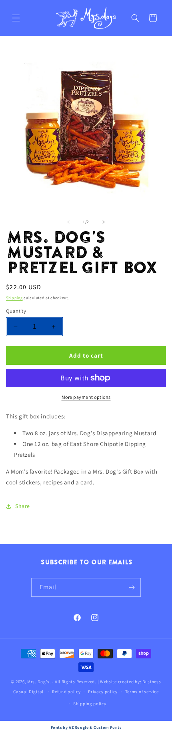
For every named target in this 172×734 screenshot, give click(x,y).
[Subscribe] (131, 587)
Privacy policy (103, 691)
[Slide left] (68, 222)
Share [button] (22, 506)
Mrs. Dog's (38, 681)
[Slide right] (103, 222)
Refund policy (66, 691)
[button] (16, 18)
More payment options (86, 397)
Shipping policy (89, 703)
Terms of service (142, 691)
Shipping (14, 297)
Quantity (16, 311)
